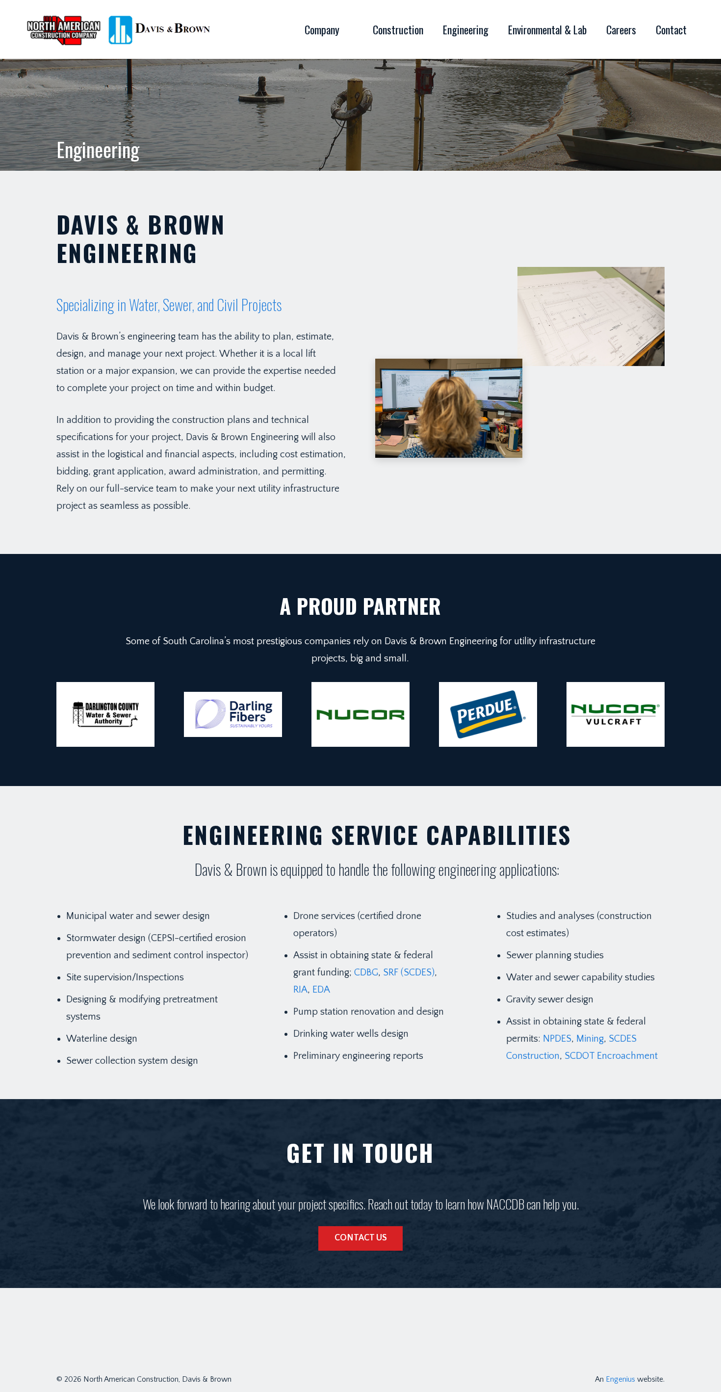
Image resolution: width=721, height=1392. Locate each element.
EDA (321, 989)
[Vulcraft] (615, 714)
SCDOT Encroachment (612, 1056)
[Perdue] (488, 714)
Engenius (620, 1379)
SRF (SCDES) (409, 972)
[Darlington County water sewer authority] (105, 714)
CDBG (366, 972)
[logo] (120, 29)
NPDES (557, 1038)
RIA (300, 989)
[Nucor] (360, 714)
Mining (590, 1038)
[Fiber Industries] (233, 715)
